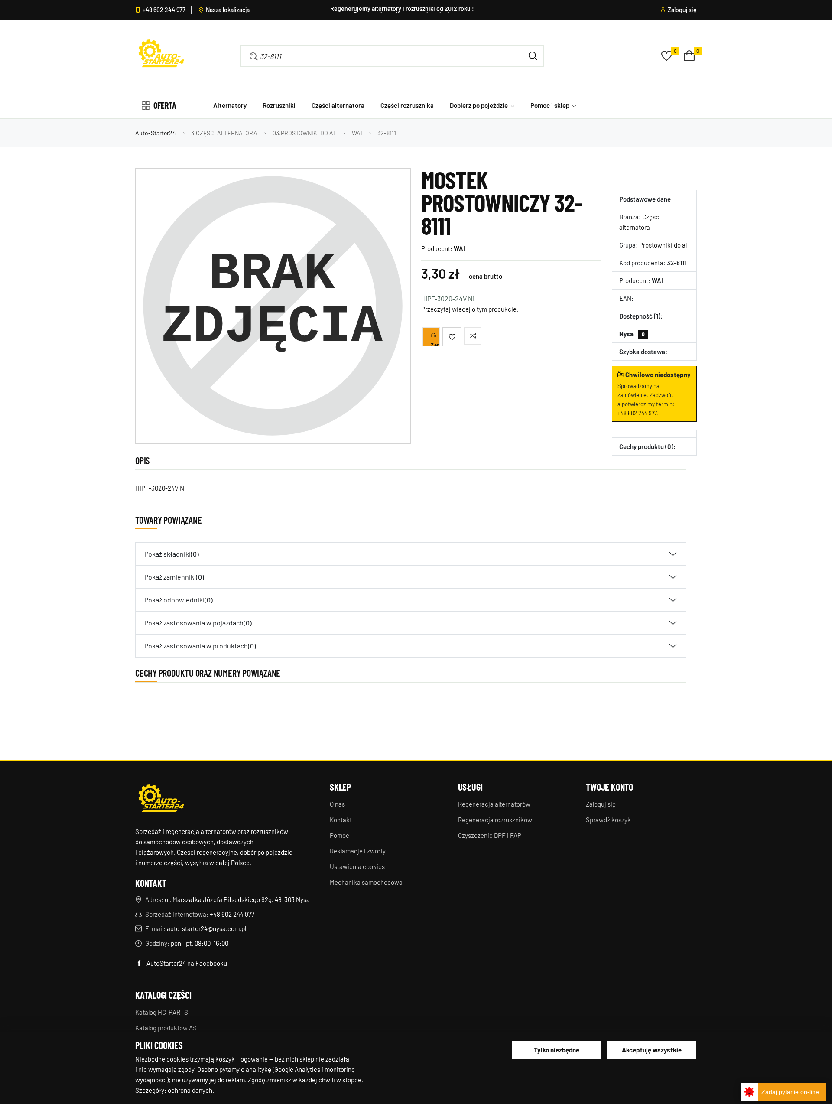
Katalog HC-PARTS (161, 1012)
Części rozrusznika (407, 105)
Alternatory (230, 105)
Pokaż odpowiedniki (178, 600)
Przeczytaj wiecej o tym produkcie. (469, 309)
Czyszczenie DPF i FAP (489, 835)
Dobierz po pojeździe (479, 105)
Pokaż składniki (171, 554)
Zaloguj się (682, 10)
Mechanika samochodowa (366, 882)
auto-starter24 (155, 133)
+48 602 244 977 (164, 10)
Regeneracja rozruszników (495, 820)
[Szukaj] (533, 56)
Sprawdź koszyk (608, 820)
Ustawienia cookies (357, 866)
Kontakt (341, 820)
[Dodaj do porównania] (472, 336)
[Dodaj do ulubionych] (452, 336)
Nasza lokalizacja (228, 10)
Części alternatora (338, 105)
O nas (337, 804)
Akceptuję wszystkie (652, 1050)
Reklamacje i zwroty (358, 851)
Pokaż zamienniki (174, 577)
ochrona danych (190, 1090)
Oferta (164, 105)
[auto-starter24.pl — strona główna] (161, 799)
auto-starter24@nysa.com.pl (206, 928)
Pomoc (339, 835)
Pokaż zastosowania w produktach (200, 646)
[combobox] (380, 56)
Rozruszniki (279, 105)
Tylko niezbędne (556, 1050)
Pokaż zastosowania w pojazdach (198, 623)
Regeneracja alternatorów (494, 804)
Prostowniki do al (663, 245)
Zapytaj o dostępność (435, 344)
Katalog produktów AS (165, 1028)
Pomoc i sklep (550, 105)
